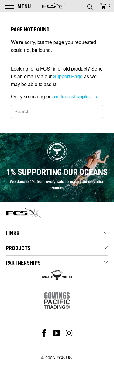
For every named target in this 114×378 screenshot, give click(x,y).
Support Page (68, 76)
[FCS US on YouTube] (56, 333)
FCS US (64, 357)
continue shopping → (75, 96)
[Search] (89, 5)
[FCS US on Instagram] (69, 333)
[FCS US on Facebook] (44, 333)
